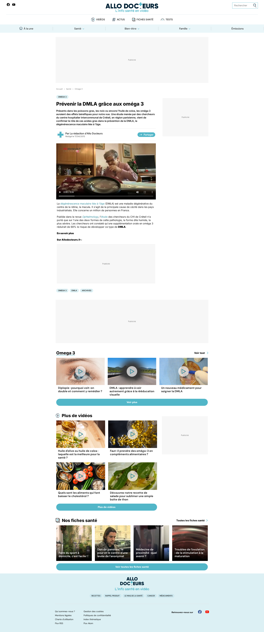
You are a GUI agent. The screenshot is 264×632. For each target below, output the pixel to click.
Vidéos (100, 19)
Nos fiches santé (79, 520)
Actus (121, 19)
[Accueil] (132, 583)
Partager (148, 134)
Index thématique (92, 619)
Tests (169, 19)
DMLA (74, 290)
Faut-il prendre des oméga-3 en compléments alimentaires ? (131, 452)
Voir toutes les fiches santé (132, 566)
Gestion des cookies (94, 611)
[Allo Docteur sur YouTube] (207, 611)
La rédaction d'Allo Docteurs (86, 133)
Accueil (59, 89)
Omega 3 (78, 89)
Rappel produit (112, 596)
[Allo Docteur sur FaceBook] (8, 4)
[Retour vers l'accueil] (132, 7)
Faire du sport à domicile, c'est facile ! (73, 554)
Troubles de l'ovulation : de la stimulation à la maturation (190, 553)
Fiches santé (145, 19)
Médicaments (166, 596)
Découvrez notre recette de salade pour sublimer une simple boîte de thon (131, 496)
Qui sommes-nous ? (65, 611)
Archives (86, 290)
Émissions (237, 28)
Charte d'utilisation (64, 619)
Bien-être (130, 28)
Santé (77, 28)
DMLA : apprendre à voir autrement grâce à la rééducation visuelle (132, 391)
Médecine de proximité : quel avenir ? (146, 553)
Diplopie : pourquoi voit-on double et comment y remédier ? (80, 389)
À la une (28, 28)
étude (104, 216)
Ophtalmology (90, 216)
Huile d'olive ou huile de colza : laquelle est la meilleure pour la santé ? (79, 454)
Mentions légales (63, 615)
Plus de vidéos (77, 415)
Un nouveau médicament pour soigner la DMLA (181, 389)
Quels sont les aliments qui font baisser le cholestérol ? (79, 494)
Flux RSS (59, 623)
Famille (183, 28)
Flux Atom (88, 623)
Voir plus (132, 402)
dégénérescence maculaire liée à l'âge (82, 203)
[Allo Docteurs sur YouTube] (13, 4)
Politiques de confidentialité (97, 615)
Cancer (151, 596)
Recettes (96, 596)
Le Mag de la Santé (134, 596)
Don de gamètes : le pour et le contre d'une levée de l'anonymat (112, 553)
